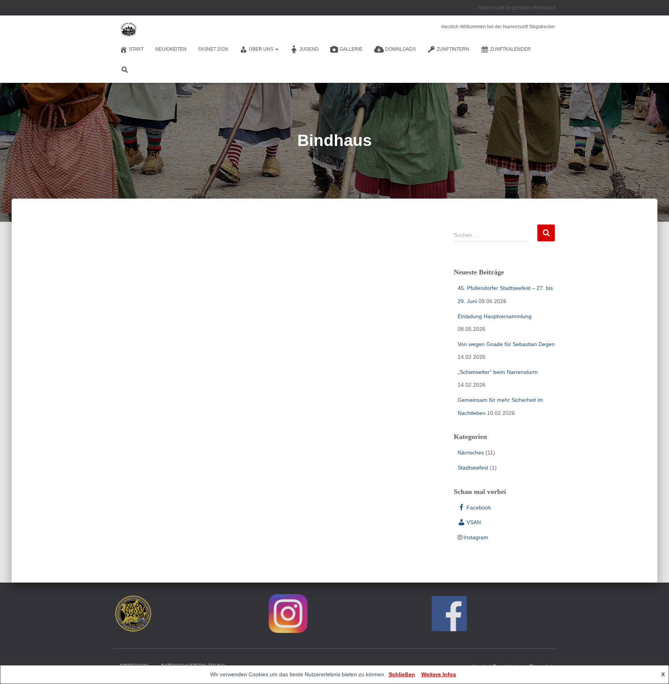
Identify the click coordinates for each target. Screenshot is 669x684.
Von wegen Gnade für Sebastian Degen (506, 344)
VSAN (474, 522)
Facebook (479, 507)
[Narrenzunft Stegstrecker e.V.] (128, 29)
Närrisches (471, 452)
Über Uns (261, 49)
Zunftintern (453, 49)
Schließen (402, 674)
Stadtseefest (473, 468)
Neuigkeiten (171, 49)
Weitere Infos (438, 674)
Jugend (309, 49)
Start (136, 49)
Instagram (475, 537)
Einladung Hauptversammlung (495, 316)
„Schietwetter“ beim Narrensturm (498, 372)
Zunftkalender (510, 49)
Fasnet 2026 (213, 49)
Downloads (400, 49)
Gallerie (351, 49)
